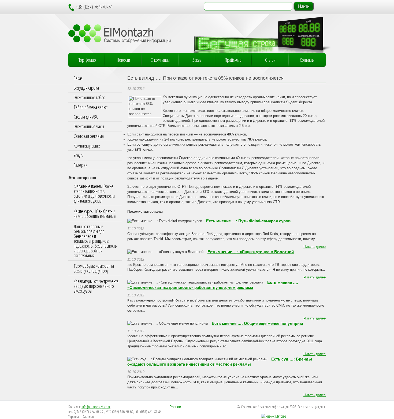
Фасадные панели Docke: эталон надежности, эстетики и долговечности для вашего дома (94, 193)
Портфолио (87, 60)
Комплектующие (87, 145)
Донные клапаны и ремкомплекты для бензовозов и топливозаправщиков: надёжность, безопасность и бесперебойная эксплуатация (95, 241)
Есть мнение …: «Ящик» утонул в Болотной (250, 252)
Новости (123, 60)
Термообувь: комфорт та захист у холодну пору (94, 268)
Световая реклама (89, 136)
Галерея (80, 165)
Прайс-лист (234, 60)
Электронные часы (89, 126)
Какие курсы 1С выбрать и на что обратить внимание (95, 213)
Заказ (196, 60)
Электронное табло (89, 97)
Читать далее (314, 247)
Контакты (307, 60)
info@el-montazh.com (95, 406)
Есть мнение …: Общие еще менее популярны (257, 323)
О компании (160, 60)
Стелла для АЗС (86, 116)
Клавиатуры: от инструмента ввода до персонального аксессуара (96, 286)
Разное (175, 407)
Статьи (270, 60)
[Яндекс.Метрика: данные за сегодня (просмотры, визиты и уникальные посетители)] (274, 416)
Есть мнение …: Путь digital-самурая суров (248, 221)
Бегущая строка (86, 87)
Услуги (79, 155)
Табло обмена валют (90, 107)
